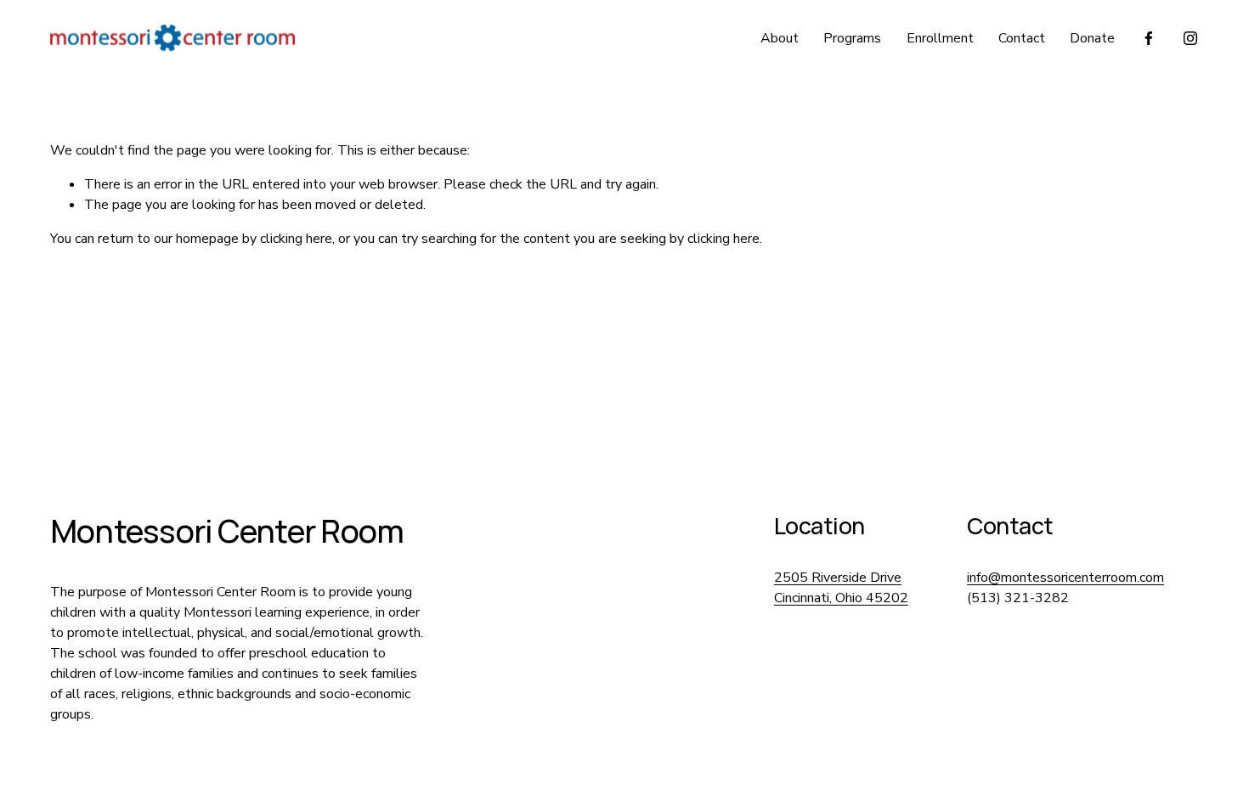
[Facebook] (1148, 38)
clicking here (296, 238)
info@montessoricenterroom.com (1065, 577)
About (779, 38)
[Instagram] (1190, 38)
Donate (1092, 38)
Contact (1021, 38)
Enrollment (940, 38)
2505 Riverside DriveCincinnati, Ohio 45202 (841, 587)
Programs (852, 38)
